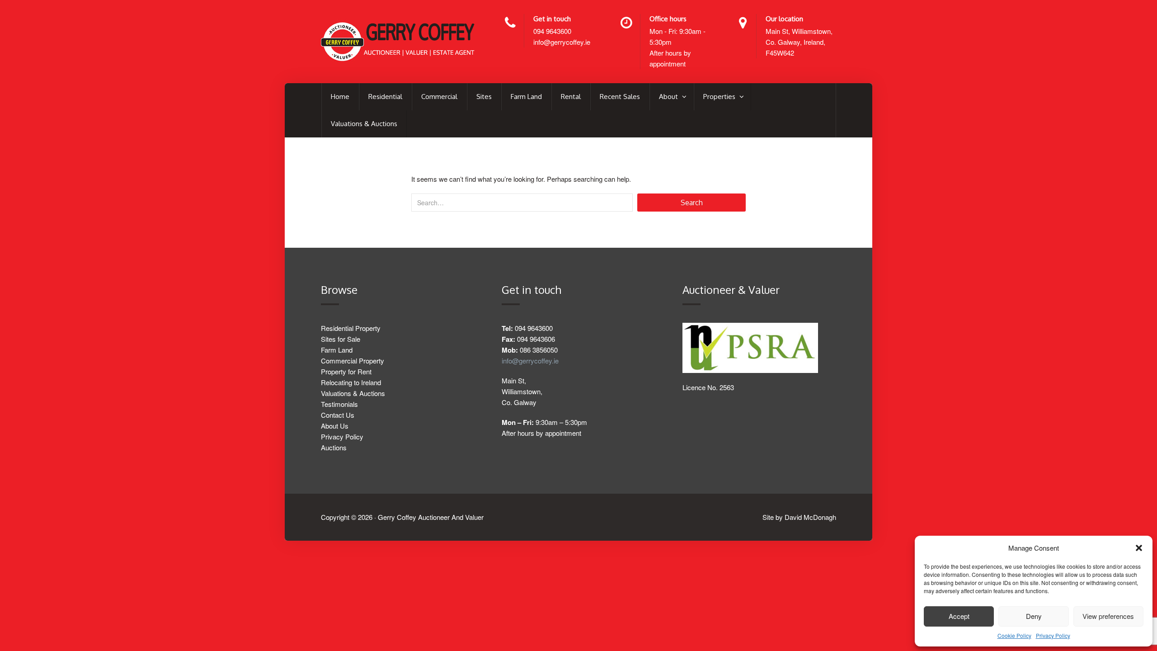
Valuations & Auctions (364, 123)
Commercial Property (352, 360)
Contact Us (337, 415)
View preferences (1108, 616)
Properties (720, 96)
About (669, 96)
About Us (334, 425)
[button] (1138, 547)
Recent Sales (620, 96)
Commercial (439, 96)
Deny (1034, 616)
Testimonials (339, 404)
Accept (959, 616)
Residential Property (351, 328)
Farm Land (526, 96)
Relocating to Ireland (351, 382)
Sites (484, 96)
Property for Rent (346, 371)
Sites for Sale (340, 339)
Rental (571, 96)
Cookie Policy (1014, 635)
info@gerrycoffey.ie (561, 42)
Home (340, 96)
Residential (385, 96)
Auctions (334, 447)
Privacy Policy (1053, 635)
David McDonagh (810, 517)
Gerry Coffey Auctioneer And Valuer (431, 517)
